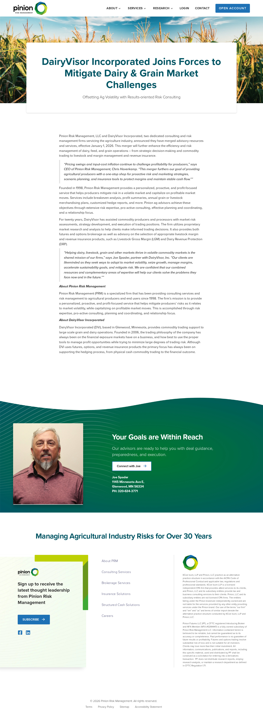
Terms (88, 706)
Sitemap (124, 706)
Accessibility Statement (148, 706)
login (184, 8)
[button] (114, 8)
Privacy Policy (106, 706)
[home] (30, 8)
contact (202, 8)
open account (232, 8)
